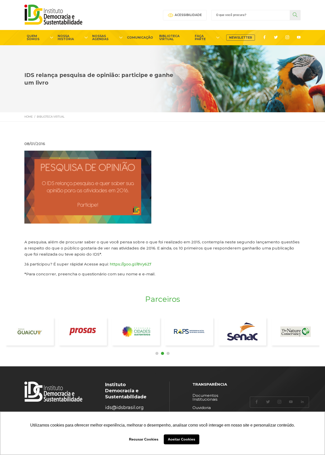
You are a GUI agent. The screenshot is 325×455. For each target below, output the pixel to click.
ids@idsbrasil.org (124, 407)
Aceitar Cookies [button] (181, 439)
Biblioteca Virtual (50, 116)
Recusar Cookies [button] (143, 439)
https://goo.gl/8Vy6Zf (130, 264)
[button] (156, 353)
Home (28, 116)
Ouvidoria (201, 407)
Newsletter (240, 37)
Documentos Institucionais (205, 397)
